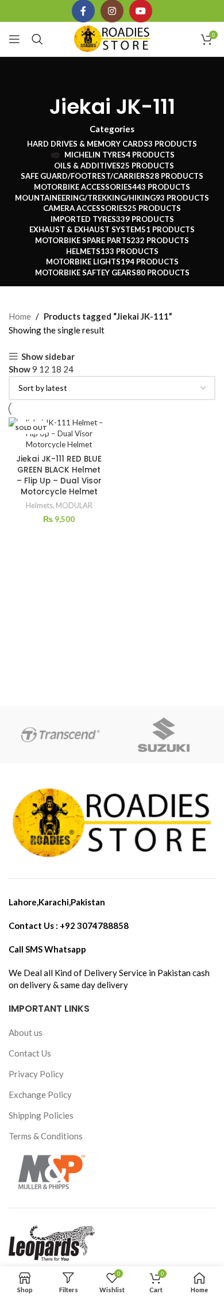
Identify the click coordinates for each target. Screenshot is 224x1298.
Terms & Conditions (46, 1136)
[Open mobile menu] (14, 39)
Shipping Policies (41, 1115)
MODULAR (74, 505)
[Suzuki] (163, 734)
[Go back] (112, 80)
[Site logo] (112, 38)
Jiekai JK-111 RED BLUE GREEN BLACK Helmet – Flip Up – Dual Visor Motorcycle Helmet (59, 475)
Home (20, 316)
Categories (112, 129)
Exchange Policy (40, 1094)
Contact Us (30, 1053)
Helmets (39, 505)
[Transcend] (60, 734)
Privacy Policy (36, 1074)
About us (26, 1032)
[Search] (37, 39)
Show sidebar (48, 357)
